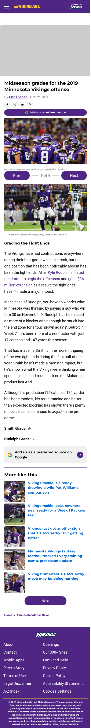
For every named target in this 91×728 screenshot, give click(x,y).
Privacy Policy (54, 668)
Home (8, 615)
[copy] (30, 105)
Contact (10, 652)
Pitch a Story (14, 668)
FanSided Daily (55, 660)
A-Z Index (11, 691)
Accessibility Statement (63, 683)
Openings (51, 644)
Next (74, 175)
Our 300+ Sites (55, 652)
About (8, 644)
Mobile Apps (13, 660)
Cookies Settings (57, 691)
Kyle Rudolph (59, 272)
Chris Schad (18, 97)
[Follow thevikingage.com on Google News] (80, 455)
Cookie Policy (54, 675)
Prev (17, 175)
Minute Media (24, 702)
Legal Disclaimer (17, 683)
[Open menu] (6, 6)
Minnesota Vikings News (33, 615)
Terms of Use (14, 675)
